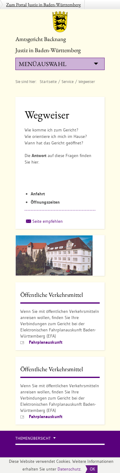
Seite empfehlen (47, 221)
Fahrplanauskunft (45, 342)
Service (68, 81)
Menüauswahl (42, 64)
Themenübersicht (33, 438)
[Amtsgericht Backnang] (60, 21)
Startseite (48, 81)
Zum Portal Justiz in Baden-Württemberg (43, 4)
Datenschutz (69, 469)
